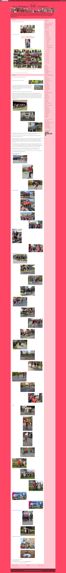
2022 (47, 36)
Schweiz (46, 106)
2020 (47, 54)
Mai (47, 44)
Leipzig (46, 94)
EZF (45, 77)
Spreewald (46, 108)
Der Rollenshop (47, 121)
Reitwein (46, 102)
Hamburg (46, 87)
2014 (47, 61)
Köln (45, 90)
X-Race (46, 117)
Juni (47, 43)
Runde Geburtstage (48, 105)
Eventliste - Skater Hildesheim (49, 122)
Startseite (28, 565)
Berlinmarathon (47, 71)
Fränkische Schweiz (48, 80)
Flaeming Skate (47, 78)
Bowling (46, 72)
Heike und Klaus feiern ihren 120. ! (18, 21)
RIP (45, 104)
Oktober (48, 38)
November (48, 37)
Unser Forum (47, 26)
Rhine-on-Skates (47, 103)
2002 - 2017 (47, 28)
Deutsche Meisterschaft (48, 74)
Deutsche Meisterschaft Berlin (49, 75)
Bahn (46, 68)
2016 (47, 59)
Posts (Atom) (17, 567)
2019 (47, 55)
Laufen (46, 91)
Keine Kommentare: (25, 72)
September (48, 39)
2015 (47, 60)
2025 (47, 32)
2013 (47, 62)
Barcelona (46, 69)
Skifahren (46, 107)
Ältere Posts (40, 565)
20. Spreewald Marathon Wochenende (50, 47)
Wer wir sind (47, 27)
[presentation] (28, 561)
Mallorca (46, 95)
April (47, 49)
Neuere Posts (14, 565)
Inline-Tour (46, 89)
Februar (48, 50)
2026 (47, 31)
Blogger (40, 570)
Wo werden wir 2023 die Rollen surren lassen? (48, 24)
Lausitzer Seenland (48, 92)
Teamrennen (47, 109)
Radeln (46, 101)
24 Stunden (46, 67)
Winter (46, 116)
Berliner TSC (47, 120)
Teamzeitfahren (47, 110)
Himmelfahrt (47, 88)
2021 (47, 53)
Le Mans (46, 93)
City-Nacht (46, 73)
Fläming (46, 79)
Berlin (46, 70)
